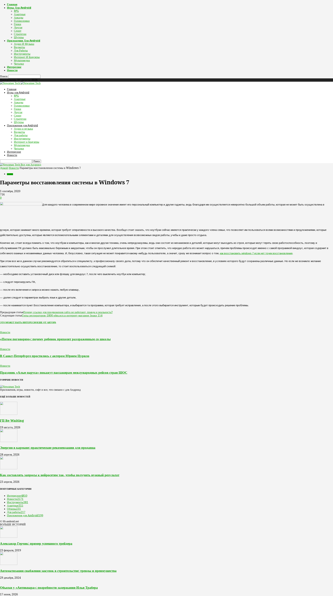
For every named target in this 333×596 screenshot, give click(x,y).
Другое (18, 27)
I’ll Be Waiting (12, 420)
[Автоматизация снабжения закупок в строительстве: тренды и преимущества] (8, 564)
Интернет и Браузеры (27, 57)
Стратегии (20, 34)
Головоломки (22, 21)
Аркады (18, 17)
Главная (12, 4)
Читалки (19, 63)
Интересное (14, 67)
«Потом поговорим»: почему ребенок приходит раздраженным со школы (55, 339)
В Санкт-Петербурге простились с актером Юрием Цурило (44, 356)
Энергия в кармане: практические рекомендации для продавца (47, 447)
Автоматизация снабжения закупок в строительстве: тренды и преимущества (58, 571)
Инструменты (22, 53)
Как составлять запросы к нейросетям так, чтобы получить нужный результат (59, 475)
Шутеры (19, 37)
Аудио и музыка (24, 44)
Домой (4, 168)
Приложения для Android (23, 40)
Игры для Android (19, 7)
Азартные (19, 14)
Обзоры (14, 509)
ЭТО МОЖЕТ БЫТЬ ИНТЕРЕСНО (18, 322)
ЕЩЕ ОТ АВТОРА (46, 322)
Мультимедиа (22, 60)
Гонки (17, 24)
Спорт (17, 30)
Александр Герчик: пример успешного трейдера (36, 543)
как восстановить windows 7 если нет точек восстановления (256, 253)
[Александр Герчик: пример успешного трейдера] (8, 536)
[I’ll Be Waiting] (8, 413)
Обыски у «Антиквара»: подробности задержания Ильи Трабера (49, 587)
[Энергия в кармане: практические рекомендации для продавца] (8, 441)
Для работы (21, 50)
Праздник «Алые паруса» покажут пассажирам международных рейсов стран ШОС (63, 372)
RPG (16, 11)
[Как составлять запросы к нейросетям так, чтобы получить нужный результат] (8, 468)
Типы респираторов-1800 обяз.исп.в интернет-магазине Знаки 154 (62, 315)
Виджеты (19, 47)
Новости (12, 70)
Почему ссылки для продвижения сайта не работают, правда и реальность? (68, 312)
